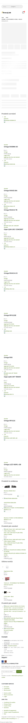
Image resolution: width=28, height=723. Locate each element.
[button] (2, 2)
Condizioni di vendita (9, 702)
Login (5, 696)
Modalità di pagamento (10, 710)
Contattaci (6, 688)
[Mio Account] (15, 12)
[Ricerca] (21, 6)
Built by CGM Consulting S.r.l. (11, 718)
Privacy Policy (7, 704)
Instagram (6, 661)
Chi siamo (6, 686)
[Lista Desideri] (19, 12)
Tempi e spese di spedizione (11, 712)
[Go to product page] (15, 486)
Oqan (5, 234)
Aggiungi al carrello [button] (9, 218)
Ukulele (6, 144)
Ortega (6, 152)
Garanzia (6, 707)
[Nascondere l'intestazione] (6, 12)
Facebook (3, 661)
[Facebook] (23, 2)
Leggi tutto (7, 155)
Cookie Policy (7, 706)
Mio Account (7, 690)
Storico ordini (7, 693)
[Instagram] (25, 2)
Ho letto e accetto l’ (12, 676)
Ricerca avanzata (8, 694)
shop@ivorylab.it (12, 645)
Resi (5, 714)
